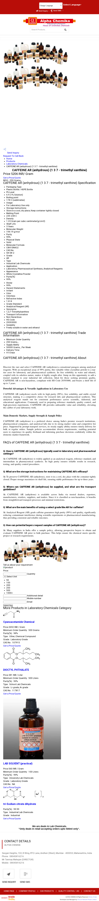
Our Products (47, 891)
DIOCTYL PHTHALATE (16, 669)
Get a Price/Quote (12, 177)
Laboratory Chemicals (17, 163)
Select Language (71, 4)
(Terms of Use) (92, 897)
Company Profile (27, 891)
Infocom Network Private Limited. (87, 899)
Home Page (9, 891)
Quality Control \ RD (68, 891)
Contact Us (89, 891)
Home (9, 158)
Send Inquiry (13, 152)
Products (10, 161)
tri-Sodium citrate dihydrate (19, 804)
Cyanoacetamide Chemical (18, 621)
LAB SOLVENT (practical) (17, 763)
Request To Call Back (13, 156)
